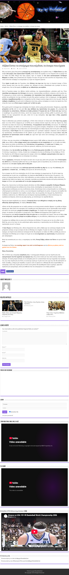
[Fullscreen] (65, 549)
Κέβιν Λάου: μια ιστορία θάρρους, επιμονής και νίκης (12, 313)
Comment (4, 331)
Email (4, 352)
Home (1, 26)
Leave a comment (23, 68)
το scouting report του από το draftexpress (29, 245)
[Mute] (62, 549)
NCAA (6, 26)
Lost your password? (7, 415)
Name (4, 347)
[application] (34, 442)
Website (4, 358)
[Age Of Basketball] (34, 11)
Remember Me (14, 412)
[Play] (3, 549)
